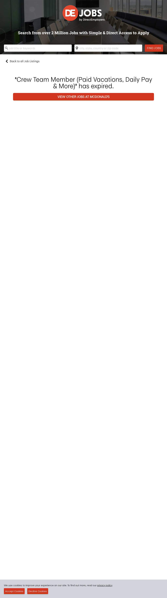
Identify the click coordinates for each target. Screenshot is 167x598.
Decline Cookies (38, 591)
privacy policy (104, 585)
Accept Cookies (14, 591)
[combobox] (38, 48)
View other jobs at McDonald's (84, 96)
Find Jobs (154, 48)
